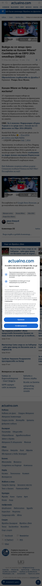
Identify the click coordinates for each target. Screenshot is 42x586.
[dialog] (21, 293)
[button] (21, 286)
